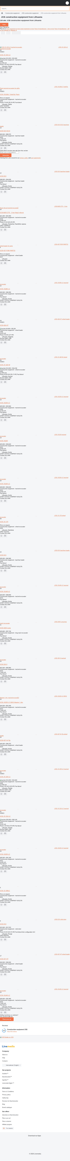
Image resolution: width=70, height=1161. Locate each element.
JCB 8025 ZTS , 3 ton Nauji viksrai (12, 213)
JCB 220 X (3, 664)
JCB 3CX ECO (5, 131)
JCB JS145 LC (5, 591)
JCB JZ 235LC (5, 891)
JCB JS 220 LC (5, 55)
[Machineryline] (2, 13)
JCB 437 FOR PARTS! (7, 250)
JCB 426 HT (4, 325)
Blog (3, 1104)
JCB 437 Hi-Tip (5, 740)
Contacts (5, 1061)
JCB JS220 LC (5, 403)
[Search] (67, 8)
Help (3, 1058)
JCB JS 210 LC (5, 816)
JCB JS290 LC (5, 289)
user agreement (35, 158)
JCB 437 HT (4, 959)
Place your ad (7, 1019)
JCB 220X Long (5, 628)
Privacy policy (6, 1094)
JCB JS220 (4, 441)
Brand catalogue (7, 1107)
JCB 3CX (3, 176)
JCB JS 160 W (5, 365)
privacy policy (24, 158)
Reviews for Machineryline (10, 1101)
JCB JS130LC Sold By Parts (9, 94)
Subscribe (6, 155)
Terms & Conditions (8, 1091)
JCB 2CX (3, 924)
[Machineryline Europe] (12, 3)
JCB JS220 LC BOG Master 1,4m (11, 702)
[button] (67, 3)
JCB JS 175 (4, 522)
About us (4, 1054)
